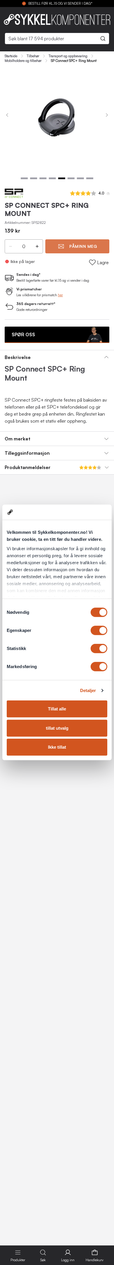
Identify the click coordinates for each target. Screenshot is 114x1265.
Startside (11, 56)
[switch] (99, 630)
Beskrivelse (18, 357)
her (60, 295)
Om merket (17, 439)
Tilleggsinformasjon (27, 453)
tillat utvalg (57, 728)
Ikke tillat (57, 747)
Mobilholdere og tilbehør (23, 61)
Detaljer (88, 690)
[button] (10, 246)
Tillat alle (57, 708)
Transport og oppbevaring (68, 56)
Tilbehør (33, 56)
